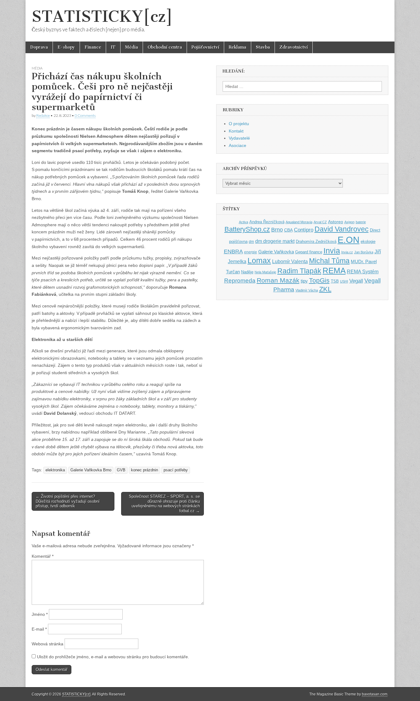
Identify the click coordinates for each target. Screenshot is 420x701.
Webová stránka (47, 643)
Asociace (237, 145)
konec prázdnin (144, 470)
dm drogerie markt (275, 241)
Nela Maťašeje (265, 272)
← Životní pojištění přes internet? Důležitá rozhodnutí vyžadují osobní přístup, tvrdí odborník (68, 501)
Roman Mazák (278, 280)
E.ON (348, 240)
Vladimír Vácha (306, 290)
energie (250, 252)
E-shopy (66, 47)
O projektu (239, 123)
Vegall (356, 281)
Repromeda (240, 280)
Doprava (39, 47)
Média (131, 47)
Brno (277, 230)
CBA (288, 230)
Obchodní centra (165, 47)
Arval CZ (320, 222)
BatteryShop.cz (247, 229)
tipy (304, 280)
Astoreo (335, 222)
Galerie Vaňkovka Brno (90, 470)
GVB (121, 470)
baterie (361, 222)
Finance (93, 47)
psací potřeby (176, 470)
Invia (331, 250)
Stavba (263, 47)
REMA (334, 270)
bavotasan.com (374, 694)
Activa (243, 222)
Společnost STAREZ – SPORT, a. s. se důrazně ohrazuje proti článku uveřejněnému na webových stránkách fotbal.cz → (164, 503)
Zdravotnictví (293, 47)
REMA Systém (362, 271)
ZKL (325, 289)
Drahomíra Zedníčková (316, 241)
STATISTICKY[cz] (102, 16)
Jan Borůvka (363, 252)
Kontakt (236, 131)
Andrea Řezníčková (266, 222)
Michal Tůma (329, 261)
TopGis (319, 280)
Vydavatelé (239, 138)
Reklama (237, 47)
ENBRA (233, 251)
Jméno (40, 614)
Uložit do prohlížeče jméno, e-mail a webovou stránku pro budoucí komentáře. (113, 656)
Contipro (303, 230)
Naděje (247, 272)
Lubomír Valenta (290, 261)
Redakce (43, 115)
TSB (335, 281)
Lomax (259, 260)
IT (113, 47)
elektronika (55, 470)
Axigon (349, 222)
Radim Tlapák (299, 271)
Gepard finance (308, 252)
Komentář (42, 556)
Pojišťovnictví (205, 47)
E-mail (39, 629)
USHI (344, 281)
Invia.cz (347, 252)
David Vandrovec (342, 229)
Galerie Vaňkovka (276, 251)
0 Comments (85, 115)
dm (251, 242)
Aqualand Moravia (299, 222)
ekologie (368, 241)
